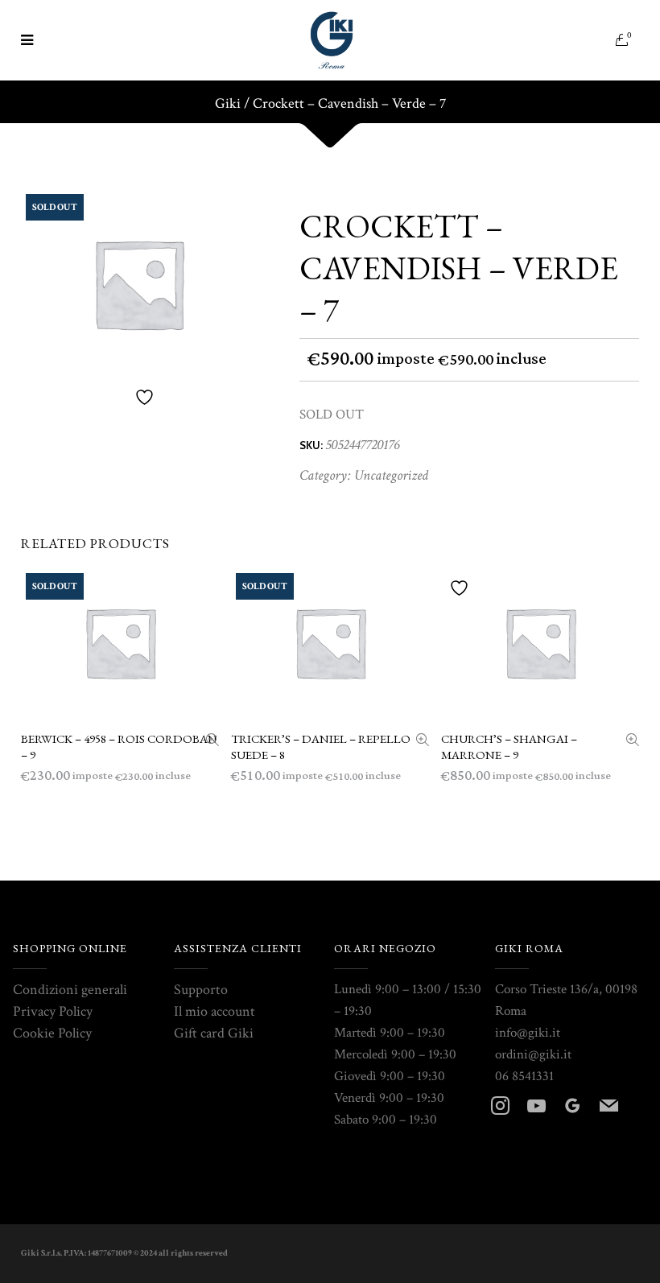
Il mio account (214, 1011)
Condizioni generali (70, 989)
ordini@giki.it (533, 1054)
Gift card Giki (214, 1033)
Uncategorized (391, 475)
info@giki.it (527, 1033)
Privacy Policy (53, 1011)
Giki (228, 104)
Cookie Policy (52, 1033)
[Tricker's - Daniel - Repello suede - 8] (422, 742)
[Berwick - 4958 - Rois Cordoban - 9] (212, 742)
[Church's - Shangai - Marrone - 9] (632, 742)
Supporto (201, 989)
